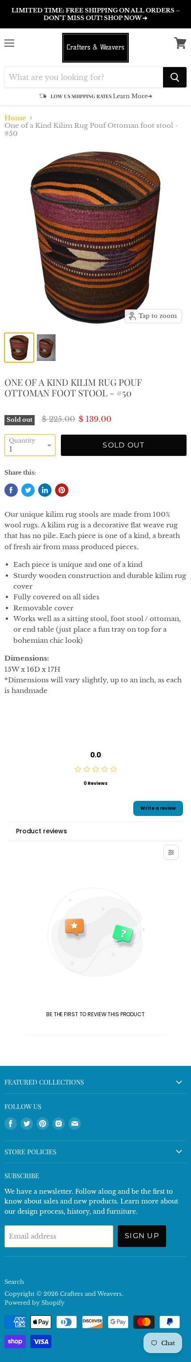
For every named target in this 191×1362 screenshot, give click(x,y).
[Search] (175, 77)
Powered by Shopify (34, 1303)
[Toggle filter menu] (171, 852)
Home (15, 118)
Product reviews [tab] (41, 831)
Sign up (142, 1235)
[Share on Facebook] (11, 490)
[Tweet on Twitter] (28, 490)
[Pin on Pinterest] (61, 490)
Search (14, 1282)
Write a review (158, 808)
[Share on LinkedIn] (45, 490)
